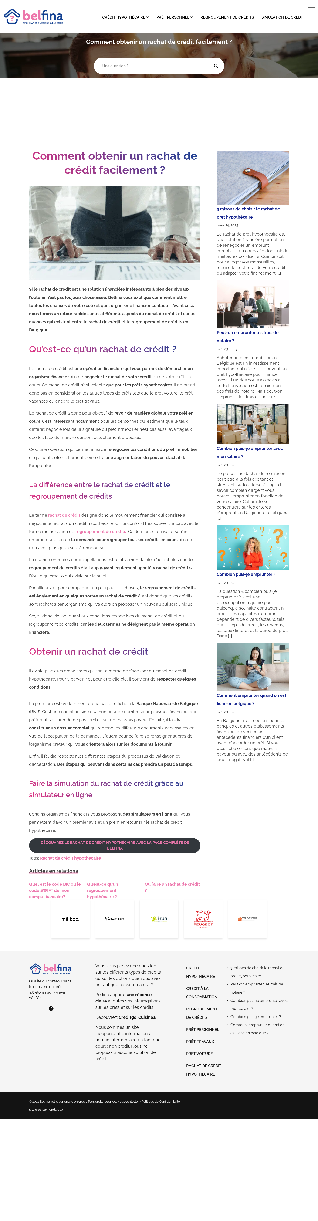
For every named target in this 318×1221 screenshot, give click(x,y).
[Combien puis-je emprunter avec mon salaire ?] (253, 424)
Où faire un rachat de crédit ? (172, 887)
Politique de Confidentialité (161, 1101)
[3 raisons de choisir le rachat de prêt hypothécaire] (253, 178)
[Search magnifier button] (216, 66)
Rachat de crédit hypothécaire (70, 858)
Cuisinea (147, 1017)
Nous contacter (128, 1101)
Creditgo (127, 1017)
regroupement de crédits (100, 531)
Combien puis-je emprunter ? (246, 574)
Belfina (102, 994)
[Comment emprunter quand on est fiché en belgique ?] (253, 667)
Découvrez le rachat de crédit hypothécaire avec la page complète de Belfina (115, 845)
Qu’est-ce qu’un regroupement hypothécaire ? (102, 890)
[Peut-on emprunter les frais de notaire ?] (253, 304)
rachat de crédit (63, 515)
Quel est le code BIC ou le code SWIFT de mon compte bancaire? (55, 890)
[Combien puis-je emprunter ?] (253, 547)
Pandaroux (55, 1109)
